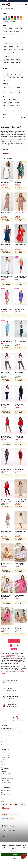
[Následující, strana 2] (14, 645)
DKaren (5, 105)
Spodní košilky (6, 65)
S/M (4, 80)
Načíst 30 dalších (14, 641)
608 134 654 (6, 741)
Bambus (18, 87)
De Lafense (16, 103)
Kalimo (21, 44)
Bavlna (5, 87)
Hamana (18, 47)
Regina (13, 52)
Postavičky (16, 31)
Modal (10, 93)
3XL (12, 75)
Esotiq (19, 108)
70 (17, 645)
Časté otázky (4, 771)
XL (4, 75)
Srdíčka (5, 34)
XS (12, 72)
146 (14, 78)
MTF (19, 93)
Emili (14, 108)
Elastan (21, 90)
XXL (8, 75)
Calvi (22, 100)
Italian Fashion (6, 44)
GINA (12, 111)
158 (22, 78)
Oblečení (18, 62)
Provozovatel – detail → (8, 735)
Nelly (4, 52)
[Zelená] (15, 19)
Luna (9, 52)
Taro (4, 41)
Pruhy (21, 29)
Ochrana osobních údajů (7, 778)
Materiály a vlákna (5, 790)
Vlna (9, 87)
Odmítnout (14, 858)
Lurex (15, 93)
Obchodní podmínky (6, 776)
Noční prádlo (18, 60)
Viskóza (5, 93)
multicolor (13, 22)
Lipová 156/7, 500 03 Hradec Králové (12, 732)
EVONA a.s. (6, 111)
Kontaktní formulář (5, 794)
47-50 (5, 72)
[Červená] (15, 17)
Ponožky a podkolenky (6, 752)
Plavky (2, 761)
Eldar (10, 108)
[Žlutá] (12, 19)
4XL (16, 75)
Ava (10, 100)
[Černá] (12, 17)
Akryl (17, 90)
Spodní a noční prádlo (6, 755)
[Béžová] (18, 19)
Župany (3, 764)
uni (8, 72)
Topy (12, 65)
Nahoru (14, 649)
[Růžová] (9, 17)
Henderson (21, 49)
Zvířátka (5, 31)
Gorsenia (17, 111)
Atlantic (5, 100)
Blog (2, 792)
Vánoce (10, 34)
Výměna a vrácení (5, 773)
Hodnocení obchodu (6, 782)
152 (18, 78)
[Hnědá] (6, 17)
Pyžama (12, 62)
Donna (18, 105)
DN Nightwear (12, 105)
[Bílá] (4, 17)
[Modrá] (4, 19)
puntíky (5, 29)
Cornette (10, 103)
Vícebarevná (6, 22)
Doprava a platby (5, 780)
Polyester (11, 90)
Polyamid (5, 90)
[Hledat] (20, 4)
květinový (10, 29)
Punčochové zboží (5, 757)
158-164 (9, 78)
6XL (4, 78)
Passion (10, 49)
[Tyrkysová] (9, 19)
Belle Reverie (15, 100)
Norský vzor (16, 34)
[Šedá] (6, 19)
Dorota (5, 108)
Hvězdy (10, 31)
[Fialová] (18, 17)
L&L (17, 44)
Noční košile (6, 62)
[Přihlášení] (17, 4)
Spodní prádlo (6, 60)
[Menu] (26, 4)
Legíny (12, 60)
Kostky (16, 29)
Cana (5, 103)
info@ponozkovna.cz (8, 738)
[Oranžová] (21, 17)
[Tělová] (21, 19)
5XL (20, 75)
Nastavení (14, 851)
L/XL (9, 80)
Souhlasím (14, 854)
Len (13, 87)
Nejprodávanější (8, 158)
